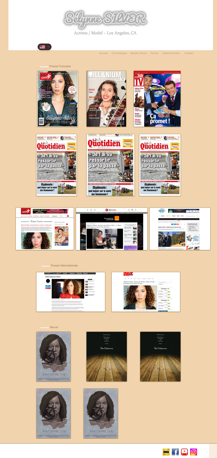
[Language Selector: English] (45, 47)
